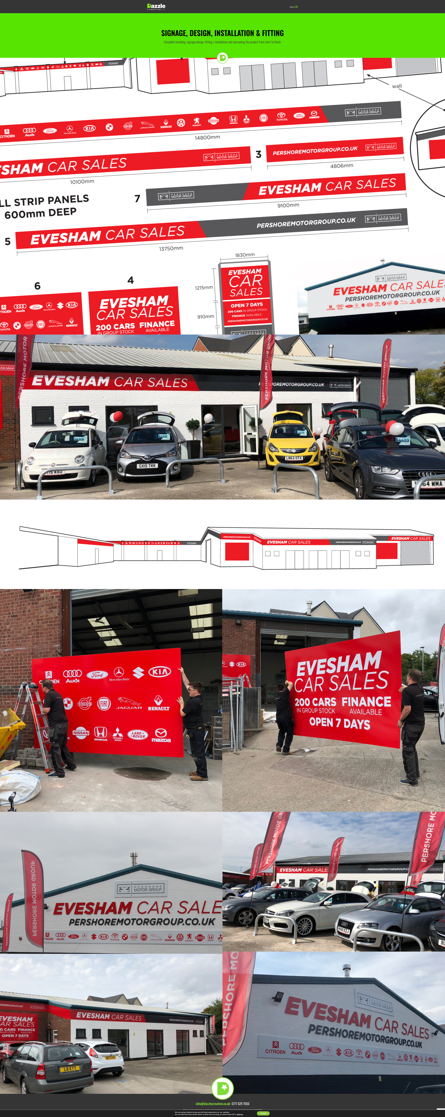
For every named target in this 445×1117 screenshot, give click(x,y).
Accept (263, 1113)
